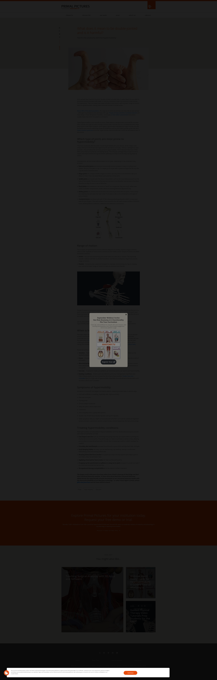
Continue (130, 673)
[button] (6, 673)
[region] (88, 672)
